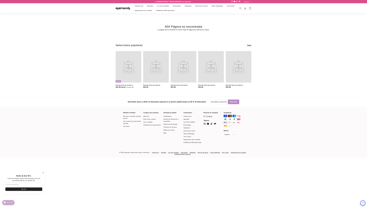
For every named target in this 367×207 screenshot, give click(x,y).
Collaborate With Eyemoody (165, 10)
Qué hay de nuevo (201, 6)
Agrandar (150, 6)
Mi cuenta (126, 126)
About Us (146, 116)
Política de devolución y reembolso (171, 120)
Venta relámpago (217, 6)
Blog (164, 133)
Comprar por (139, 6)
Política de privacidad (170, 124)
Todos (249, 45)
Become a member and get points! (132, 117)
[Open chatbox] (362, 203)
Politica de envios (169, 130)
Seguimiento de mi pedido (143, 10)
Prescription (177, 6)
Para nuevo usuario (149, 119)
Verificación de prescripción (152, 125)
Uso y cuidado (147, 122)
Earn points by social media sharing (132, 122)
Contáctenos (167, 116)
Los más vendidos (163, 6)
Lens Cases (231, 6)
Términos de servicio (170, 127)
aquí (190, 29)
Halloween (188, 6)
